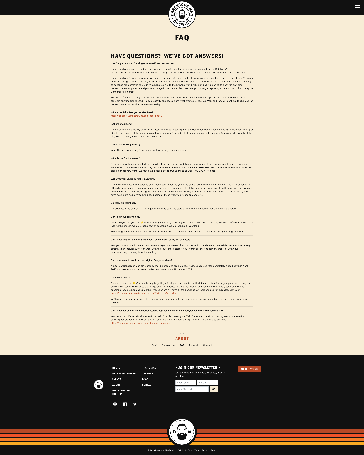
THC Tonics (149, 367)
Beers (116, 367)
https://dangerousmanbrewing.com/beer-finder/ (136, 115)
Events (116, 379)
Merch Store (249, 369)
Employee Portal (209, 450)
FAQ (182, 345)
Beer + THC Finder (124, 373)
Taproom (148, 373)
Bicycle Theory (194, 450)
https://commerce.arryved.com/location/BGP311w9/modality (143, 293)
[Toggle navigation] (357, 7)
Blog (145, 379)
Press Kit (194, 345)
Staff (154, 345)
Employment (168, 345)
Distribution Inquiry (121, 392)
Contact (207, 345)
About (182, 338)
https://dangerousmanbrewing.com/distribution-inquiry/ (141, 323)
